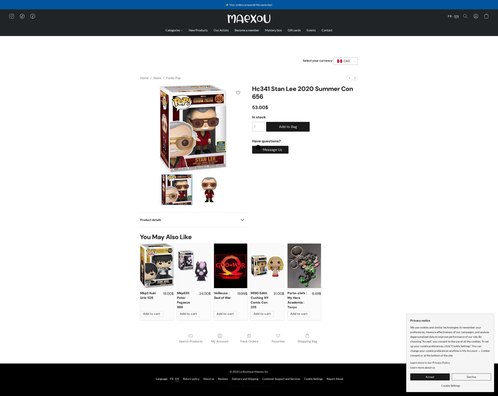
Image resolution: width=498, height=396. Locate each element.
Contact (327, 30)
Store (157, 78)
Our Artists (221, 30)
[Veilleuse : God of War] (230, 266)
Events (311, 30)
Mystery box (273, 30)
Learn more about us (422, 367)
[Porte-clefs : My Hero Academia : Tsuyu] (304, 266)
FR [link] (171, 378)
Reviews (223, 378)
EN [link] (177, 378)
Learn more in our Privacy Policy (430, 362)
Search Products (191, 341)
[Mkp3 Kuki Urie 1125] (157, 266)
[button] (249, 18)
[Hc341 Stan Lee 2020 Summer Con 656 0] (176, 189)
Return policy (191, 378)
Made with (248, 385)
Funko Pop (173, 78)
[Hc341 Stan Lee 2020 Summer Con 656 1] (209, 189)
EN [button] (456, 16)
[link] (450, 384)
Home (144, 78)
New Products (198, 30)
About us (208, 378)
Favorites (278, 341)
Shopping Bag (307, 341)
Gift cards (294, 30)
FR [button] (450, 16)
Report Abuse (335, 378)
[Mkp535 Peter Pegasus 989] (193, 266)
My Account (219, 341)
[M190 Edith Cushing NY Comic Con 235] (267, 266)
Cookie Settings (313, 378)
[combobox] (346, 61)
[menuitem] (349, 78)
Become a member (247, 30)
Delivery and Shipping (245, 378)
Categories (173, 30)
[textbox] (345, 61)
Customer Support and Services (281, 378)
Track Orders (249, 341)
